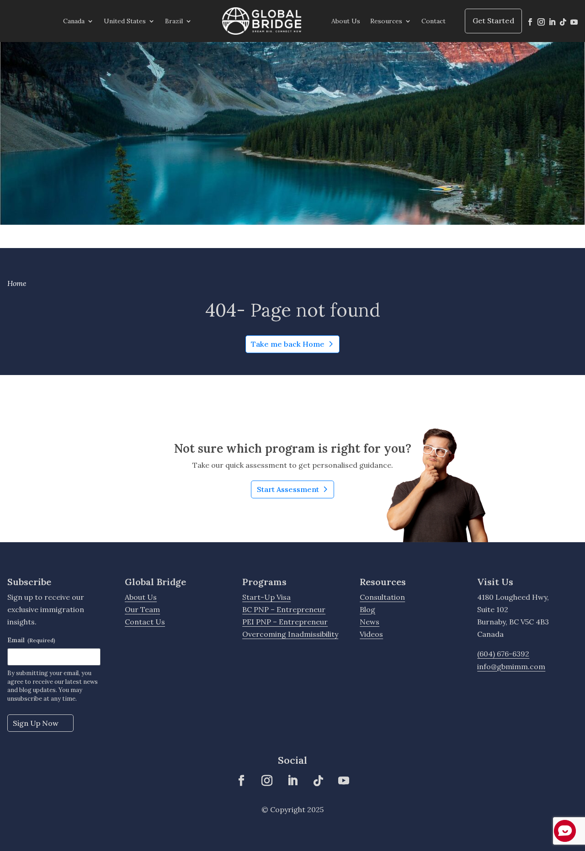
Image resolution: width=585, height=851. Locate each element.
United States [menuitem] (125, 21)
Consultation (382, 597)
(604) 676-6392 (503, 653)
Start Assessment (295, 491)
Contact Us (145, 621)
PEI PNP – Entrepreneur (285, 621)
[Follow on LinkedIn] (552, 22)
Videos (371, 634)
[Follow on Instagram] (541, 22)
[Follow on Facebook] (530, 22)
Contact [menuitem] (433, 21)
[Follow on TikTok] (563, 22)
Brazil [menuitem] (174, 21)
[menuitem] (261, 21)
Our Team (142, 609)
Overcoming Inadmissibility (290, 634)
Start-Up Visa (266, 597)
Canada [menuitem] (74, 21)
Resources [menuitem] (386, 21)
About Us (141, 597)
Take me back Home (287, 344)
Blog (367, 609)
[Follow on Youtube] (574, 22)
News (369, 621)
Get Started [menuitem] (493, 20)
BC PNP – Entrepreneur (283, 609)
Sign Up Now (35, 723)
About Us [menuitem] (345, 21)
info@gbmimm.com (511, 666)
